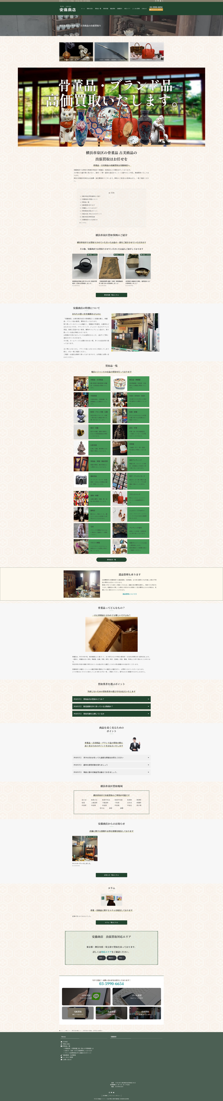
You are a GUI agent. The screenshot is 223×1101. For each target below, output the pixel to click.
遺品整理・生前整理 (69, 1055)
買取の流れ (66, 1044)
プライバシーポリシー (114, 1095)
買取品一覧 (85, 202)
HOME (65, 1042)
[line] (158, 1)
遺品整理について (129, 594)
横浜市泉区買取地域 (88, 217)
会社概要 (105, 1095)
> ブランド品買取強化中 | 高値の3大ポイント (77, 1053)
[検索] (163, 1)
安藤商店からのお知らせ (90, 220)
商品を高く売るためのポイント (92, 214)
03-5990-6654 (111, 983)
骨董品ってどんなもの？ (90, 208)
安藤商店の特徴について (90, 199)
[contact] (160, 1)
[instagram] (156, 1)
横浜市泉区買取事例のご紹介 (92, 196)
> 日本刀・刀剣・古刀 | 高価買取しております (77, 1051)
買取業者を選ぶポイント (90, 211)
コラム (84, 223)
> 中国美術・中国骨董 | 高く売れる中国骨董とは (78, 1048)
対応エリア (106, 951)
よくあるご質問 (68, 1057)
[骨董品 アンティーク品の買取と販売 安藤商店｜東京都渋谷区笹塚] (68, 8)
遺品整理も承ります (88, 205)
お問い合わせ (67, 1060)
